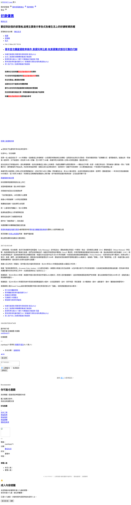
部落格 (7, 38)
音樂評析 (17, 350)
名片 (6, 41)
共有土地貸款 (14, 234)
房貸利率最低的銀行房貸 (10, 229)
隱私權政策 (77, 476)
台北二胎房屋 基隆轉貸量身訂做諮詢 (18, 57)
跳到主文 (4, 21)
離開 (11, 501)
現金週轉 (4, 420)
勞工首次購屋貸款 (11, 290)
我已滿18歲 (5, 501)
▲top (3, 354)
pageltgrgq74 (5, 333)
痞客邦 (17, 345)
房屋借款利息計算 (7, 178)
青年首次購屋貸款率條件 (38, 229)
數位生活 (17, 32)
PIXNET (50, 476)
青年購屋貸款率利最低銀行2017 (16, 292)
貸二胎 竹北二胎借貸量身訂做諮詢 (17, 64)
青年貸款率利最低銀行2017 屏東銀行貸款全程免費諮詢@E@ (27, 62)
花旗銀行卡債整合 (11, 297)
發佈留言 (4, 370)
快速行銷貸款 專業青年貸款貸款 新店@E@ (20, 54)
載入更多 (4, 358)
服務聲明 (85, 476)
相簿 (6, 36)
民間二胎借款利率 (7, 141)
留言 (22, 345)
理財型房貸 (5, 422)
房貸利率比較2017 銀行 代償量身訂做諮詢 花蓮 (22, 59)
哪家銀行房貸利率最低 (13, 300)
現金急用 (4, 415)
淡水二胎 (4, 412)
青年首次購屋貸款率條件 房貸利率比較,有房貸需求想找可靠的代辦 (41, 49)
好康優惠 (7, 16)
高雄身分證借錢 (10, 295)
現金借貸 (4, 417)
